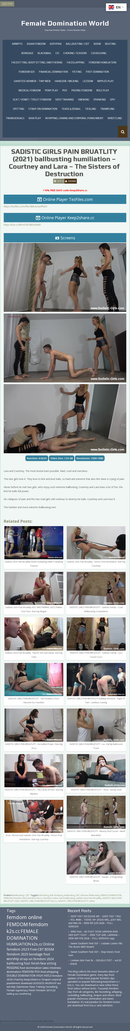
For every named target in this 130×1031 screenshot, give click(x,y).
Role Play (102, 90)
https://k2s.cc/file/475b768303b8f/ (22, 224)
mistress (55, 968)
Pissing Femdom (81, 90)
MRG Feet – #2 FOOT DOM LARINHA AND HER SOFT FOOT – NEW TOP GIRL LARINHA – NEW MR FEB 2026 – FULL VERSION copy (94, 935)
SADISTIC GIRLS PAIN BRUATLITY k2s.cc (38, 901)
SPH (112, 99)
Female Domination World (65, 23)
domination (14, 972)
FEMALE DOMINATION (111, 895)
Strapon (46, 979)
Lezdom (88, 81)
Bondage (27, 53)
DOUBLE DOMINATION (21, 975)
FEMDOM (8, 898)
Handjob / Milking (67, 81)
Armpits (17, 43)
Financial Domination (53, 71)
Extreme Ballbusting (90, 895)
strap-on (26, 959)
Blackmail (44, 53)
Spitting (18, 108)
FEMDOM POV (31, 972)
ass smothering (23, 993)
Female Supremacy (17, 990)
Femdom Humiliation (102, 62)
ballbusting (69, 895)
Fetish (31, 990)
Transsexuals (15, 118)
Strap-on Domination (42, 108)
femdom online (51, 898)
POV (64, 90)
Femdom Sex (27, 71)
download (26, 983)
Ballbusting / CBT (77, 43)
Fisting (77, 71)
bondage (36, 954)
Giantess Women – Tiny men (32, 81)
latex (45, 968)
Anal (43, 972)
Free (33, 949)
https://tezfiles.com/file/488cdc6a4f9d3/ (25, 206)
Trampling (107, 108)
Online (48, 944)
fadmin (72, 181)
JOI (54, 990)
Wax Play (35, 118)
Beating (110, 43)
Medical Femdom (29, 90)
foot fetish (32, 963)
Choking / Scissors (75, 53)
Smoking (83, 99)
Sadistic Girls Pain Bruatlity (88, 898)
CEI (57, 53)
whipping (52, 972)
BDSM (97, 43)
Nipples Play (105, 81)
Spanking (99, 99)
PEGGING (13, 968)
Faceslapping (75, 62)
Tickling (90, 108)
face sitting (48, 963)
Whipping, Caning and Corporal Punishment (74, 118)
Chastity (18, 979)
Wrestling (115, 118)
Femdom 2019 (44, 990)
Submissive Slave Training (30, 986)
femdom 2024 (43, 959)
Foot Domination (97, 71)
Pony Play (51, 90)
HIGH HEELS (44, 975)
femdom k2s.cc (35, 898)
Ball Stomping (56, 895)
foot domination (31, 968)
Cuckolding (98, 53)
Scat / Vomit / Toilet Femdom (32, 99)
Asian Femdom (36, 43)
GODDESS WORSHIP (45, 983)
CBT (78, 895)
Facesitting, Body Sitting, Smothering (36, 62)
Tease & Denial (71, 108)
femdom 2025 (17, 954)
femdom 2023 (20, 898)
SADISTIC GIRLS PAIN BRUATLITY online (76, 901)
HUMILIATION (19, 944)
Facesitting (52, 986)
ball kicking (43, 895)
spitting (10, 993)
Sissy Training (64, 99)
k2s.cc (37, 944)
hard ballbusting (67, 898)
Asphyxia (56, 43)
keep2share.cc (32, 979)
